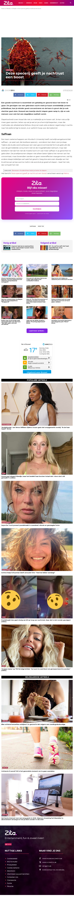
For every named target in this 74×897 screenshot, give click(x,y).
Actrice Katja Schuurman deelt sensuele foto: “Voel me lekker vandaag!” (28, 573)
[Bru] (3, 90)
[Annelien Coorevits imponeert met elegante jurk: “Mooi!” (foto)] (62, 312)
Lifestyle (14, 8)
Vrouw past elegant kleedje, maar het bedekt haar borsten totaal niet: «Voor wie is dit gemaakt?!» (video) (33, 477)
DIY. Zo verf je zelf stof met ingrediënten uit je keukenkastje (59, 247)
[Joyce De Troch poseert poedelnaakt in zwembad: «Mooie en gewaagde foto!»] (37, 502)
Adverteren (11, 871)
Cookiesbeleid (12, 859)
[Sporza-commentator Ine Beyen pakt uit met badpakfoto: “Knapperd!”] (12, 291)
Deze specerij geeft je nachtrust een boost (29, 173)
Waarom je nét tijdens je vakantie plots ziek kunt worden (62, 278)
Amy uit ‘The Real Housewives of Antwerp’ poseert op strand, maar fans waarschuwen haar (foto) (37, 301)
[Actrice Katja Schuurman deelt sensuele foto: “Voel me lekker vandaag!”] (37, 549)
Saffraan (33, 226)
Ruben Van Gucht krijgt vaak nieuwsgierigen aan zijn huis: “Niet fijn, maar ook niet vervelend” (11, 322)
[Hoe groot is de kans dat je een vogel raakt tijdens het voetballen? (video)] (37, 270)
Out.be (9, 883)
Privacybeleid (11, 865)
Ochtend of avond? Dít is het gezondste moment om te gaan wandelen (28, 771)
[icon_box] (50, 858)
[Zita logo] (8, 2)
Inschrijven (37, 209)
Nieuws (8, 8)
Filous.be (10, 886)
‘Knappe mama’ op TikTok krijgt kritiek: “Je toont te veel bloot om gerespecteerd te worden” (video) (36, 669)
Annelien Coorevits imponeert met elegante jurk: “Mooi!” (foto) (61, 322)
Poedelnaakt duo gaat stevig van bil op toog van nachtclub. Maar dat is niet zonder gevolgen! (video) (36, 620)
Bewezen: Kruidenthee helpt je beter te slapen (29, 170)
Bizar (3, 473)
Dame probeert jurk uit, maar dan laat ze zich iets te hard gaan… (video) (60, 301)
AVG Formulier (12, 862)
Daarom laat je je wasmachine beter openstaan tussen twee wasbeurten (22, 247)
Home (3, 8)
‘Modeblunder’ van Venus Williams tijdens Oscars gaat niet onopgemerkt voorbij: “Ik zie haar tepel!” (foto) (35, 428)
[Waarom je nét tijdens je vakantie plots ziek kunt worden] (62, 270)
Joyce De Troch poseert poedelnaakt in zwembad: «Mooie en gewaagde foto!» (30, 525)
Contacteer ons (12, 877)
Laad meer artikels (36, 331)
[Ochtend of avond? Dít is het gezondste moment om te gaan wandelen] (37, 748)
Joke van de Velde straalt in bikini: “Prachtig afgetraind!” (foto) (35, 322)
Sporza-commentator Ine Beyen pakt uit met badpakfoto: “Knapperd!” (11, 301)
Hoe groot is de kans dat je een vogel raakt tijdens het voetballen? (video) (36, 279)
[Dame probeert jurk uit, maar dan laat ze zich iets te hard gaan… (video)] (62, 291)
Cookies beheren (13, 868)
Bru (13, 90)
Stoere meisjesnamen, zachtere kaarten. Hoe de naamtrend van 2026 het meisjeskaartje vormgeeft (11, 280)
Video (29, 274)
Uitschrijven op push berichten (18, 874)
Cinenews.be (11, 880)
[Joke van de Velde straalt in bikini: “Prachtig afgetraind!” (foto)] (37, 312)
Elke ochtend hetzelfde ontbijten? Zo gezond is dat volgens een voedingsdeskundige (33, 724)
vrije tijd (41, 226)
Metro (66, 173)
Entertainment (6, 317)
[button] (71, 3)
